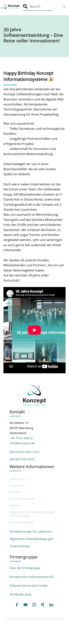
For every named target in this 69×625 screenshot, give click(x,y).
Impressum (17, 485)
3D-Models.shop (20, 594)
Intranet (15, 505)
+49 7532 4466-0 (21, 438)
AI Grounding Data (22, 522)
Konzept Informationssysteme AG (32, 577)
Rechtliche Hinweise (23, 499)
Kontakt (15, 492)
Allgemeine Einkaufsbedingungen (31, 539)
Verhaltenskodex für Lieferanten (31, 531)
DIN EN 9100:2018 (22, 459)
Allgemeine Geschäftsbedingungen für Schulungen (32, 514)
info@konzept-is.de (22, 443)
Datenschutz (18, 479)
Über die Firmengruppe (25, 568)
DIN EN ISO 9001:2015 (25, 452)
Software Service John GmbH (29, 585)
